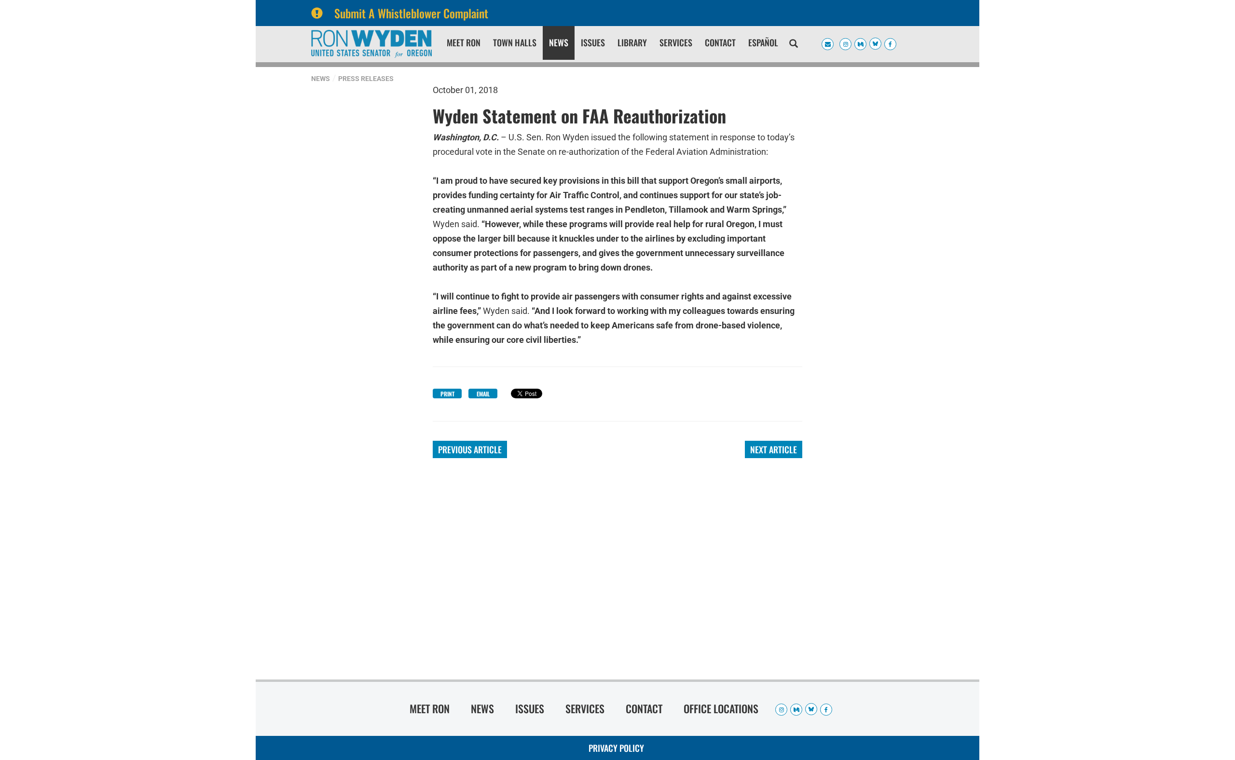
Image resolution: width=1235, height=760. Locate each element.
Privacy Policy (616, 748)
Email (483, 394)
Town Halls (514, 42)
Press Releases (366, 78)
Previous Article (470, 449)
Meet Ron (463, 42)
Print (447, 394)
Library (632, 42)
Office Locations (721, 708)
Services (675, 42)
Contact (720, 42)
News (558, 42)
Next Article (773, 449)
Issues (593, 42)
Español (763, 42)
